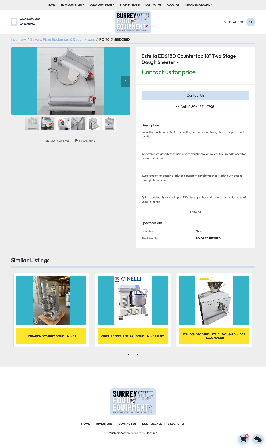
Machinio (151, 433)
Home (52, 4)
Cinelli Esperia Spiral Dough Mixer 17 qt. (132, 336)
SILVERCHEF (176, 424)
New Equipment (72, 4)
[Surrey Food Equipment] (133, 401)
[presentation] (128, 352)
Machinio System (120, 433)
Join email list (233, 22)
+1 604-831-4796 (30, 19)
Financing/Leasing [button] (198, 4)
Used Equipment (101, 4)
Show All (195, 211)
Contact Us (153, 4)
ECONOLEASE (152, 424)
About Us (173, 4)
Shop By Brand (130, 4)
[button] (73, 5)
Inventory (104, 424)
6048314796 (27, 24)
